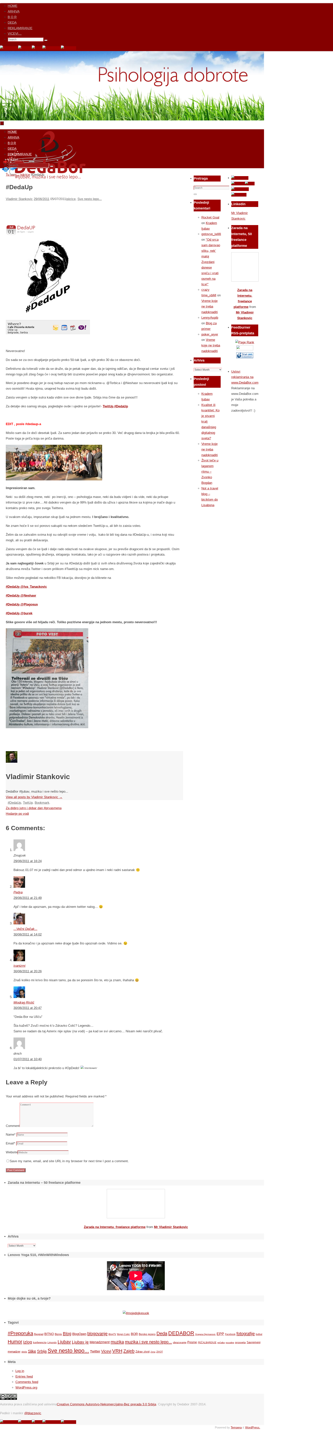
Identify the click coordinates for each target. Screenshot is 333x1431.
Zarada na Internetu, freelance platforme (114, 1227)
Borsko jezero (147, 1334)
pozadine (230, 1342)
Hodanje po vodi (17, 814)
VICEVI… (15, 33)
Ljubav (64, 1341)
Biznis (58, 1334)
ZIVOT (159, 1351)
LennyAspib (209, 317)
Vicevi (106, 1351)
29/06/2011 (41, 199)
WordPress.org (26, 1387)
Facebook (230, 1334)
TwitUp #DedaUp (115, 406)
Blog (67, 1333)
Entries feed (24, 1376)
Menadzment (100, 1342)
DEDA (12, 22)
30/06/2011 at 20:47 (27, 1008)
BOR (134, 1334)
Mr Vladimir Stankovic (171, 1227)
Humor (15, 1341)
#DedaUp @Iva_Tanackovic (26, 587)
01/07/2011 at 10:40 (27, 1059)
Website (12, 1152)
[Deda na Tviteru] (25, 48)
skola (24, 1351)
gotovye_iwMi (211, 234)
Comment (13, 1126)
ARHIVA (13, 11)
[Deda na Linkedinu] (68, 48)
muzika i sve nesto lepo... (148, 1342)
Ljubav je (80, 1342)
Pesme (192, 1342)
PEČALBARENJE (207, 1342)
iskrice (71, 199)
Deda (161, 1333)
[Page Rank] (244, 342)
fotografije (245, 1333)
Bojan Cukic (123, 1334)
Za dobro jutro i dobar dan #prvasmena (33, 808)
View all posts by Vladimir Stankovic (34, 797)
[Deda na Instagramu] (51, 48)
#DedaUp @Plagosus (22, 604)
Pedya (18, 892)
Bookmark (42, 803)
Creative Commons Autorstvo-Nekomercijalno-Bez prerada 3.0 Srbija (106, 1404)
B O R (12, 17)
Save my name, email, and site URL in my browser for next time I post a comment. (69, 1161)
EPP (220, 1334)
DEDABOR (181, 1333)
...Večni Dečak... (25, 929)
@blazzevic (32, 1413)
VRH (117, 1351)
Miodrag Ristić (23, 1002)
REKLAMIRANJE (20, 28)
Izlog (27, 1342)
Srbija (42, 1351)
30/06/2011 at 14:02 (27, 934)
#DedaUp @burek (19, 613)
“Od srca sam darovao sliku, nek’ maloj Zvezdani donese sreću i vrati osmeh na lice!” (210, 262)
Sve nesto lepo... (89, 199)
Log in (19, 1371)
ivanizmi (19, 966)
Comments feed (26, 1382)
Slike (32, 1351)
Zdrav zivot (142, 1351)
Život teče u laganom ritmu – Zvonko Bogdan (209, 472)
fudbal (259, 1334)
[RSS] (37, 48)
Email (10, 1143)
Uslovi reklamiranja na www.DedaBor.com (244, 377)
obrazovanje (179, 1342)
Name (11, 1134)
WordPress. (252, 1427)
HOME (12, 6)
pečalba (221, 1342)
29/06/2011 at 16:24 (27, 861)
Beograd (38, 1334)
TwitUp (28, 803)
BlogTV (112, 1334)
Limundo (52, 1342)
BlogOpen (79, 1334)
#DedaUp (14, 803)
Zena (153, 1352)
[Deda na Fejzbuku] (9, 48)
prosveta (240, 1342)
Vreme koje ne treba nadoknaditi (209, 306)
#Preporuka (20, 1333)
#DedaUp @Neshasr (21, 595)
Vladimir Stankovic (19, 199)
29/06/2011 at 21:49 (27, 898)
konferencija (39, 1342)
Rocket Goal (210, 217)
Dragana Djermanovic (205, 1334)
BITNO (49, 1334)
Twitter (95, 1351)
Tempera (236, 1427)
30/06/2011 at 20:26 (27, 971)
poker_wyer (209, 334)
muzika (117, 1342)
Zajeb (129, 1351)
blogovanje (97, 1333)
